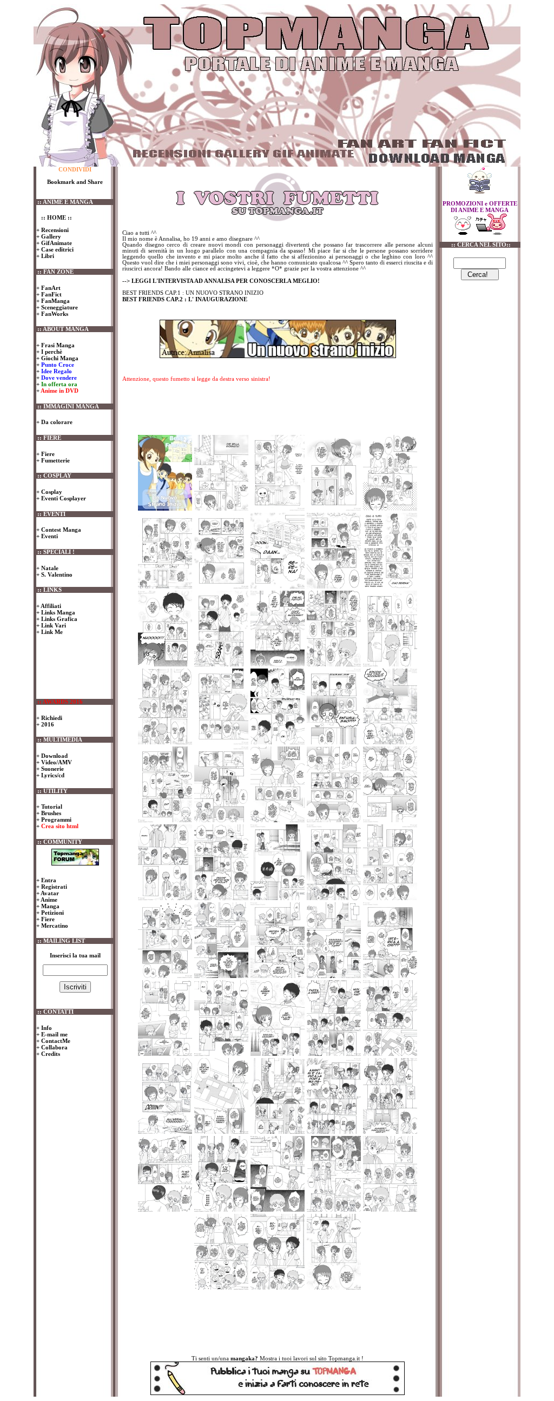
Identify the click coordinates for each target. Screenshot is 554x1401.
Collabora (53, 1047)
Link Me (51, 632)
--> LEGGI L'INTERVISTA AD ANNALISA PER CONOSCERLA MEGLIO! (221, 280)
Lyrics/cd (51, 775)
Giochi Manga (58, 358)
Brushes (50, 813)
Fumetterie (54, 460)
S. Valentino (56, 574)
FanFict (50, 294)
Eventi (49, 536)
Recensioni (54, 230)
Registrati (53, 886)
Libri (46, 256)
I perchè (50, 351)
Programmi (55, 819)
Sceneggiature (58, 307)
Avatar (49, 893)
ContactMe (54, 1040)
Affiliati (50, 606)
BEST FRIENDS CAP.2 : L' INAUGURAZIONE (184, 299)
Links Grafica (58, 619)
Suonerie (51, 768)
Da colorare (55, 422)
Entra (47, 880)
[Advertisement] (323, 109)
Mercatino (53, 925)
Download (53, 755)
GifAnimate (55, 243)
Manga (49, 906)
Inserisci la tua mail (75, 956)
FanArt (50, 288)
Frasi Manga (57, 345)
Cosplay (50, 491)
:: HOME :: (55, 217)
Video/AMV (55, 762)
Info (45, 1028)
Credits (49, 1053)
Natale (49, 568)
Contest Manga (61, 529)
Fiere (47, 454)
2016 (46, 724)
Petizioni (51, 912)
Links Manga (57, 612)
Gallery (50, 236)
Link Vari (52, 625)
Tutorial (50, 806)
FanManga (54, 301)
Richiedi (50, 718)
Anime (48, 899)
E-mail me (53, 1034)
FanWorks (53, 313)
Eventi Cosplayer (62, 498)
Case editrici (56, 249)
